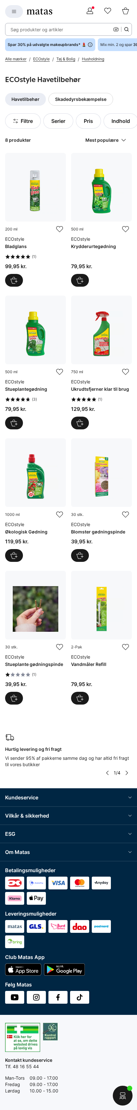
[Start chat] (123, 1096)
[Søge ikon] (126, 29)
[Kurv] (125, 11)
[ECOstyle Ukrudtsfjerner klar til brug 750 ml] (101, 362)
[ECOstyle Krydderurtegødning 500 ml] (101, 220)
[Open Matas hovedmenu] (14, 11)
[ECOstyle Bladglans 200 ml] (35, 220)
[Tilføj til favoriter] (59, 229)
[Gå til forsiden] (39, 11)
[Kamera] (116, 29)
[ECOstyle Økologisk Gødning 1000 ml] (35, 500)
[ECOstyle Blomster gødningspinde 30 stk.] (101, 500)
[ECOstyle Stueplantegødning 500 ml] (35, 362)
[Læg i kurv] (14, 280)
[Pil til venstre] (107, 773)
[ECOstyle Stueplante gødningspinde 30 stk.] (35, 638)
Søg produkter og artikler (37, 29)
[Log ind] (89, 11)
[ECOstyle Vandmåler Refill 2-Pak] (101, 638)
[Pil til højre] (127, 773)
